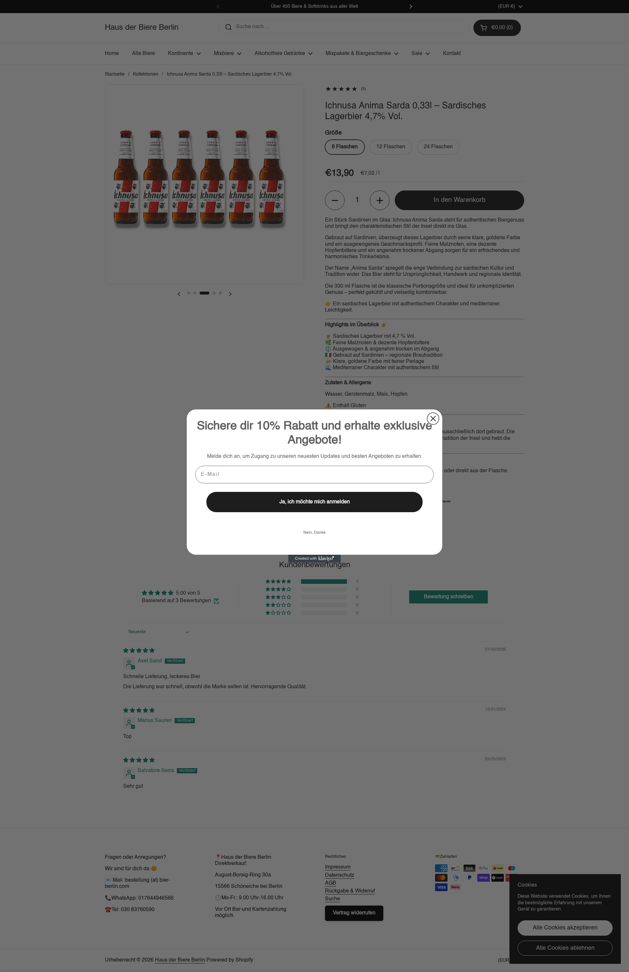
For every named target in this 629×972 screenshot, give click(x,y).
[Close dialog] (433, 418)
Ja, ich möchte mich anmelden (314, 502)
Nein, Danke (314, 533)
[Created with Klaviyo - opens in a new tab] (314, 559)
